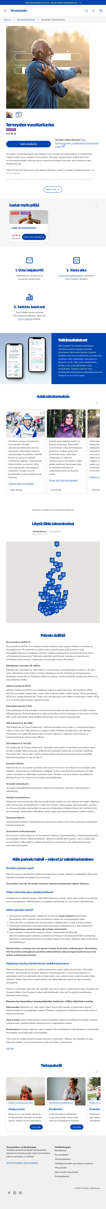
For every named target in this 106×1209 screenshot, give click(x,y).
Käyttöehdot (60, 1150)
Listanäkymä (55, 531)
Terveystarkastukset (26, 19)
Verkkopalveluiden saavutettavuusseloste (74, 1163)
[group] (9, 115)
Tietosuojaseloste (62, 1159)
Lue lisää (10, 1048)
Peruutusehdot (61, 1154)
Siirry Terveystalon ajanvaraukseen (22, 1162)
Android (28, 319)
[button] (86, 11)
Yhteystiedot (61, 1167)
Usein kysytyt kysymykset (66, 1172)
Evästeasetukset (62, 1176)
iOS (20, 319)
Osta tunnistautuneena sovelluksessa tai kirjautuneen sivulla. (77, 143)
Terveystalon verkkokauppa (21, 1147)
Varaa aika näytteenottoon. (71, 275)
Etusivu (7, 19)
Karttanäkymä (39, 531)
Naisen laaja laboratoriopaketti (63, 480)
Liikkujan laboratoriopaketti (21, 483)
